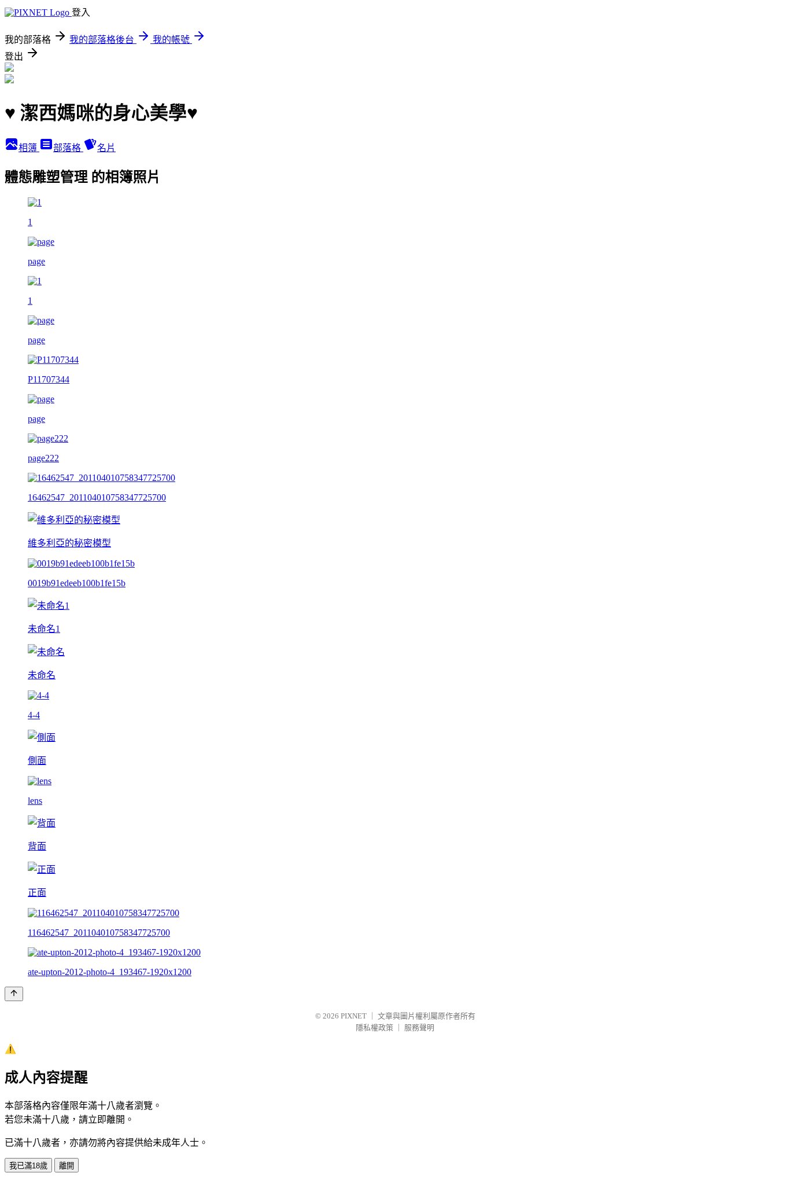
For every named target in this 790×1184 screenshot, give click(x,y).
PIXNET (354, 1016)
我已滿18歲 (28, 1165)
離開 (66, 1165)
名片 (106, 148)
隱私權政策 (374, 1027)
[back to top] (14, 994)
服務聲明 (419, 1027)
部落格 (68, 148)
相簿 (29, 148)
